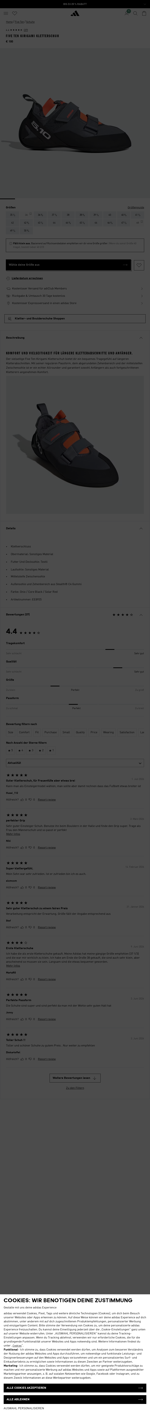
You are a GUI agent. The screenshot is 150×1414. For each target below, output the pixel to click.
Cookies (17, 1345)
